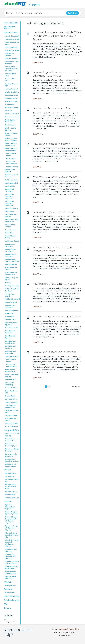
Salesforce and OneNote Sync (10, 465)
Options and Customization (11, 162)
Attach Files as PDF (12, 36)
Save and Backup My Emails (11, 324)
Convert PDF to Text (10, 75)
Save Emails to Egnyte (10, 337)
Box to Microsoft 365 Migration (11, 567)
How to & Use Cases (11, 154)
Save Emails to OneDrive (10, 347)
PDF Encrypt (9, 313)
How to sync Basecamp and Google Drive (57, 316)
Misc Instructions (11, 596)
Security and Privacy (9, 28)
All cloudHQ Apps (11, 426)
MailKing (8, 283)
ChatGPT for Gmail (12, 50)
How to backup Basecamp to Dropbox (55, 283)
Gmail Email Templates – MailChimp (9, 203)
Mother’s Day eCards (9, 295)
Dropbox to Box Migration (11, 550)
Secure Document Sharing (11, 375)
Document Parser (11, 95)
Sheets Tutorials (12, 167)
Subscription (10, 592)
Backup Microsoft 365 (11, 480)
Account (8, 589)
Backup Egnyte (10, 473)
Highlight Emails (11, 264)
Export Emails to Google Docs (11, 144)
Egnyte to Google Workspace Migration (11, 528)
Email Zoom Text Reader (11, 134)
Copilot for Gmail (11, 89)
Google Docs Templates (10, 245)
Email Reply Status (12, 114)
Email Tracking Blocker (10, 129)
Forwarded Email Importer (11, 176)
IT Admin (8, 582)
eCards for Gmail (11, 101)
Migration (8, 501)
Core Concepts (11, 23)
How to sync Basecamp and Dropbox (54, 352)
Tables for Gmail (11, 402)
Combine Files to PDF (11, 85)
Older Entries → (76, 386)
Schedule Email (10, 379)
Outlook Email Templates (10, 306)
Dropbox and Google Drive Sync (12, 460)
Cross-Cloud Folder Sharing (12, 435)
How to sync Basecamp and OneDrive (55, 176)
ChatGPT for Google (9, 54)
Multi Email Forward (12, 299)
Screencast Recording (9, 384)
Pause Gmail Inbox (11, 310)
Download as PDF (11, 98)
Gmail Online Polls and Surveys (11, 220)
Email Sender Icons (12, 117)
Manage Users (10, 585)
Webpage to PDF (11, 423)
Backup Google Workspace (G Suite (10, 486)
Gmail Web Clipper (12, 241)
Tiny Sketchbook (11, 415)
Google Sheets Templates (10, 255)
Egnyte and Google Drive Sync (12, 450)
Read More (38, 62)
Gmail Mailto (9, 211)
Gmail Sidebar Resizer (10, 226)
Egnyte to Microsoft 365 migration (10, 507)
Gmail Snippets (10, 230)
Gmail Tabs (9, 233)
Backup (7, 470)
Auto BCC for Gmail (12, 39)
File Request (9, 104)
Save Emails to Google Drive (10, 342)
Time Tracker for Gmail (11, 411)
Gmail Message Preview (10, 215)
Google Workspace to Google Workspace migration (12, 543)
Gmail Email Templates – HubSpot (9, 196)
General (7, 608)
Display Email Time (12, 92)
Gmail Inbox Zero (11, 208)
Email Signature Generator (11, 121)
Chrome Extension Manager (12, 62)
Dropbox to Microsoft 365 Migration (10, 556)
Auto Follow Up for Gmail (12, 43)
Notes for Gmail (11, 302)
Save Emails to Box (12, 328)
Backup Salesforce (12, 498)
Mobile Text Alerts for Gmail (12, 290)
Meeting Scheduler (12, 286)
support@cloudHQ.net (10, 622)
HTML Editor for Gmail (11, 268)
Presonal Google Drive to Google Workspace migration (11, 520)
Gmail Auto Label (11, 183)
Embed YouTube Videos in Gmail (11, 139)
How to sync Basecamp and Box (51, 108)
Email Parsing (11, 158)
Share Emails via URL (11, 392)
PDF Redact (9, 316)
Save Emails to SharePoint (10, 352)
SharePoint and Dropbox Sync (10, 440)
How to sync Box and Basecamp (51, 143)
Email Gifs (8, 110)
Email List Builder (11, 107)
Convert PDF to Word (10, 80)
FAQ (6, 604)
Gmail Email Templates (9, 190)
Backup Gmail (10, 494)
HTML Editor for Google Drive (11, 273)
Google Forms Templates (10, 250)
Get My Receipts (11, 180)
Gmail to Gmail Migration (10, 577)
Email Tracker (10, 125)
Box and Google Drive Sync (11, 455)
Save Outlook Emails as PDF (10, 370)
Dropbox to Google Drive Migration (12, 562)
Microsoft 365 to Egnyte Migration (11, 513)
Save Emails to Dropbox (10, 332)
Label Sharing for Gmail (11, 279)
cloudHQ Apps (10, 32)
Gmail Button (10, 186)
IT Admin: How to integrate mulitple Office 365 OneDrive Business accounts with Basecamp (57, 36)
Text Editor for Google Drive (10, 406)
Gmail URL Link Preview (10, 237)
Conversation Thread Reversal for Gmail (11, 69)
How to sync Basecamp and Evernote (54, 212)
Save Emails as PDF (12, 356)
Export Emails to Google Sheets (11, 149)
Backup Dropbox (11, 491)
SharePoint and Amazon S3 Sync (11, 445)
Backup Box (9, 476)
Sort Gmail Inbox (11, 399)
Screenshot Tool (11, 388)
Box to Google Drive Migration (10, 572)
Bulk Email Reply (11, 47)
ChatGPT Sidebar (11, 58)
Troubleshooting (11, 600)
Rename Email (10, 319)
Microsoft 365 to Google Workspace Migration (12, 535)
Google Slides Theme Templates (12, 260)
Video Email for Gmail (10, 419)
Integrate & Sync (11, 430)
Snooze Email (10, 396)
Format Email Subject (10, 171)
